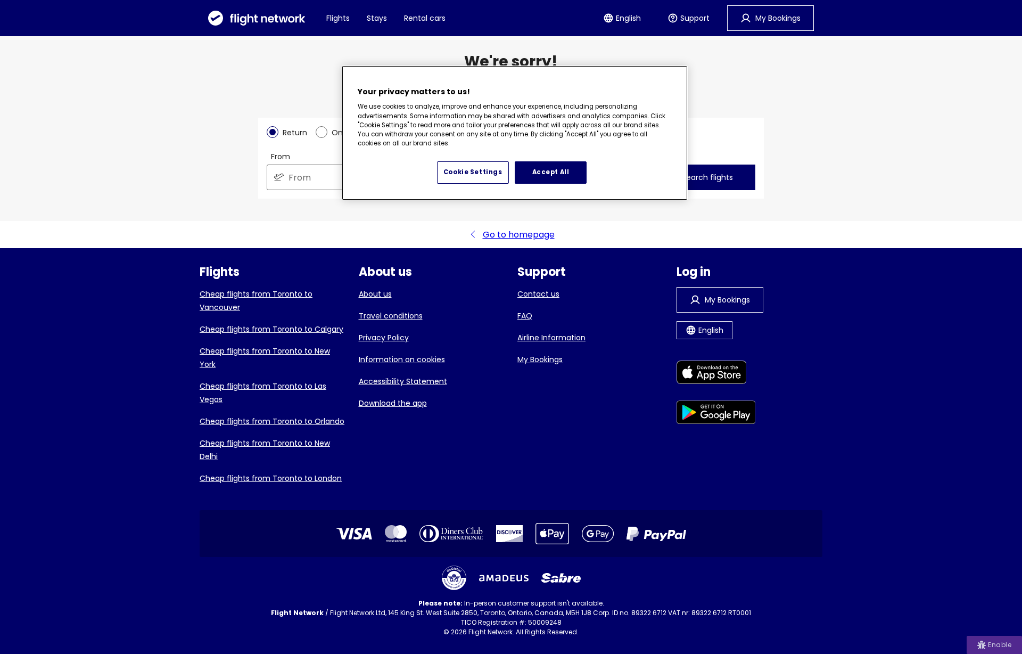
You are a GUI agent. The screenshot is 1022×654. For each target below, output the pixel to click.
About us (375, 294)
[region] (515, 133)
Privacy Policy (384, 337)
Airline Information (551, 337)
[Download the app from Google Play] (716, 414)
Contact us (538, 294)
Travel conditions (391, 315)
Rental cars (425, 18)
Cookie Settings (472, 172)
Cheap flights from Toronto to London (271, 478)
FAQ (524, 315)
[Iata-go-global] (454, 578)
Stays (377, 18)
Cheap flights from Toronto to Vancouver (256, 301)
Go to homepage (519, 234)
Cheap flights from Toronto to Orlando (272, 421)
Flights (338, 18)
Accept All (551, 172)
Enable (999, 644)
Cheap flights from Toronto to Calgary (271, 329)
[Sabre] (561, 578)
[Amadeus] (504, 578)
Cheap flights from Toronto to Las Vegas (263, 393)
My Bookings (540, 359)
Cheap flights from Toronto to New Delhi (265, 450)
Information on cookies (402, 359)
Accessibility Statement (403, 381)
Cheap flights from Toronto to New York (265, 358)
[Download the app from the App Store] (716, 374)
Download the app (393, 403)
